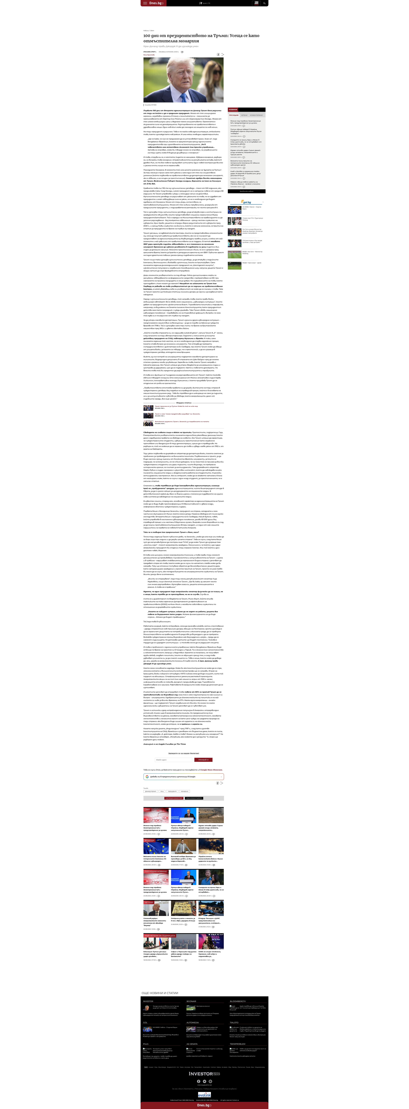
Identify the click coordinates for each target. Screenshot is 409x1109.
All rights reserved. (201, 1100)
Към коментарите (194, 798)
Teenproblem (237, 1044)
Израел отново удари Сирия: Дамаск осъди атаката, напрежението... (211, 828)
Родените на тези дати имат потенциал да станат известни (252, 241)
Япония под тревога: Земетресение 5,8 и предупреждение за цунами (245, 122)
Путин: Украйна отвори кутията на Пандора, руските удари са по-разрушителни (202, 1014)
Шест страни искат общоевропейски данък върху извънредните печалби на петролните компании (161, 1014)
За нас (174, 1089)
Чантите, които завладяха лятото (242, 1056)
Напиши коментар (174, 798)
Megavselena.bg (260, 1067)
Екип (181, 1089)
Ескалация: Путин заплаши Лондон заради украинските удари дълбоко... (155, 954)
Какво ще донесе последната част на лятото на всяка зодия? (253, 1049)
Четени (244, 115)
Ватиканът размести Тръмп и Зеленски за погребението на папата (182, 421)
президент (172, 791)
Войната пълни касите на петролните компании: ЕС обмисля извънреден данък (245, 163)
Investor (148, 1001)
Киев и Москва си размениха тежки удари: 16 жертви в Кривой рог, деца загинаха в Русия (245, 173)
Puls (145, 1044)
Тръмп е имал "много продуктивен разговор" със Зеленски (177, 414)
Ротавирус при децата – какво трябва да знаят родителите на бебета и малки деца (160, 1057)
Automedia (193, 1022)
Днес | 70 (206, 3)
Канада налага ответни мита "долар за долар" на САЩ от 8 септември (166, 1007)
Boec (252, 1067)
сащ (162, 791)
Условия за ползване (227, 1089)
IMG (146, 1067)
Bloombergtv (238, 1001)
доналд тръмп (150, 791)
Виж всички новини (246, 191)
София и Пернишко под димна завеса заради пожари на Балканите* (183, 954)
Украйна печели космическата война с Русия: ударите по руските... (211, 859)
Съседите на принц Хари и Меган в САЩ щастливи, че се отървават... (211, 889)
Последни (233, 115)
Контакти (189, 1089)
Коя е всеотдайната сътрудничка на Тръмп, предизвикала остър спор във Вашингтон (245, 1014)
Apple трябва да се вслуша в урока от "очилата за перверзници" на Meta (253, 1007)
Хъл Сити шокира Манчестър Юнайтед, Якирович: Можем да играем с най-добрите (161, 1035)
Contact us (235, 1100)
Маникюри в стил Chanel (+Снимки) (251, 230)
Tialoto (234, 1022)
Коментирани (256, 115)
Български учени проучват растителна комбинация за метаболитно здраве (162, 1050)
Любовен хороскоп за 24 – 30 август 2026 (252, 263)
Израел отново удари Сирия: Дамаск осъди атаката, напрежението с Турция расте (245, 152)
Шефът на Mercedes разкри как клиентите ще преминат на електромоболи (207, 1029)
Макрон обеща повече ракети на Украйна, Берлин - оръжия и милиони (245, 183)
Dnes (155, 1067)
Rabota (219, 1067)
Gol (145, 1022)
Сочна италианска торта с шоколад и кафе (251, 219)
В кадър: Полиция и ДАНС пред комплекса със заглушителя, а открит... (210, 920)
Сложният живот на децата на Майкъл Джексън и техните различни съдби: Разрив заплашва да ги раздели (253, 1029)
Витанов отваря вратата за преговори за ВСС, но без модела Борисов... (183, 859)
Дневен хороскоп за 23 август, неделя (253, 208)
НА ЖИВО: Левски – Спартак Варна (165, 1027)
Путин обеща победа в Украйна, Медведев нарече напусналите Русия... (182, 828)
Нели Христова (149, 55)
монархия (184, 791)
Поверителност (210, 1089)
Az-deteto (225, 1067)
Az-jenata (192, 1044)
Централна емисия (203, 1006)
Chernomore (241, 1067)
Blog (229, 1067)
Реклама (198, 1089)
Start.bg (234, 1067)
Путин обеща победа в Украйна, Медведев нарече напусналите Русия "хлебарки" (245, 131)
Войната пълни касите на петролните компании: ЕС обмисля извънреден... (154, 859)
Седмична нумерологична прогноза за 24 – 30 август (251, 252)
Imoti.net (213, 1067)
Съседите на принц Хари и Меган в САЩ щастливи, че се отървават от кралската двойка (246, 142)
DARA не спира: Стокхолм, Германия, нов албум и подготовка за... (210, 954)
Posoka (248, 1067)
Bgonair (191, 1001)
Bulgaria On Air (171, 1067)
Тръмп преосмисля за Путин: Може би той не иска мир (176, 406)
